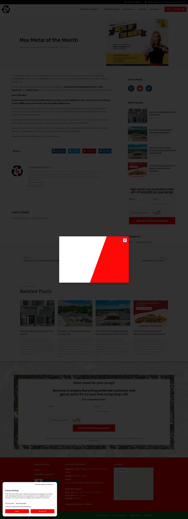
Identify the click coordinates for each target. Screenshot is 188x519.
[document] (94, 259)
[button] (125, 240)
